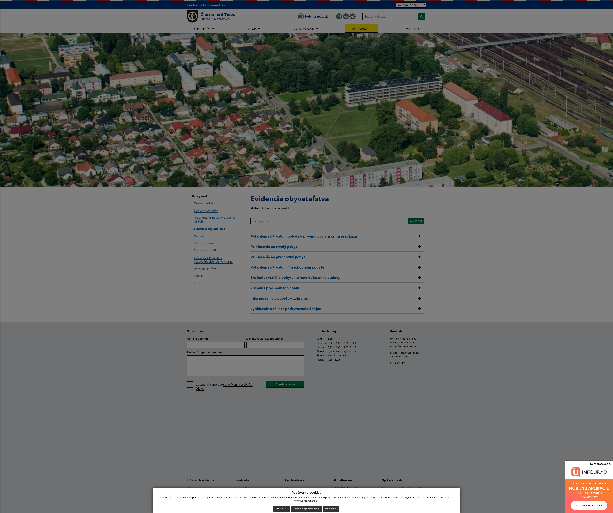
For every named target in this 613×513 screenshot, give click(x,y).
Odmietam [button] (331, 508)
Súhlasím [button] (282, 508)
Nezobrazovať (599, 464)
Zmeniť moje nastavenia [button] (306, 508)
